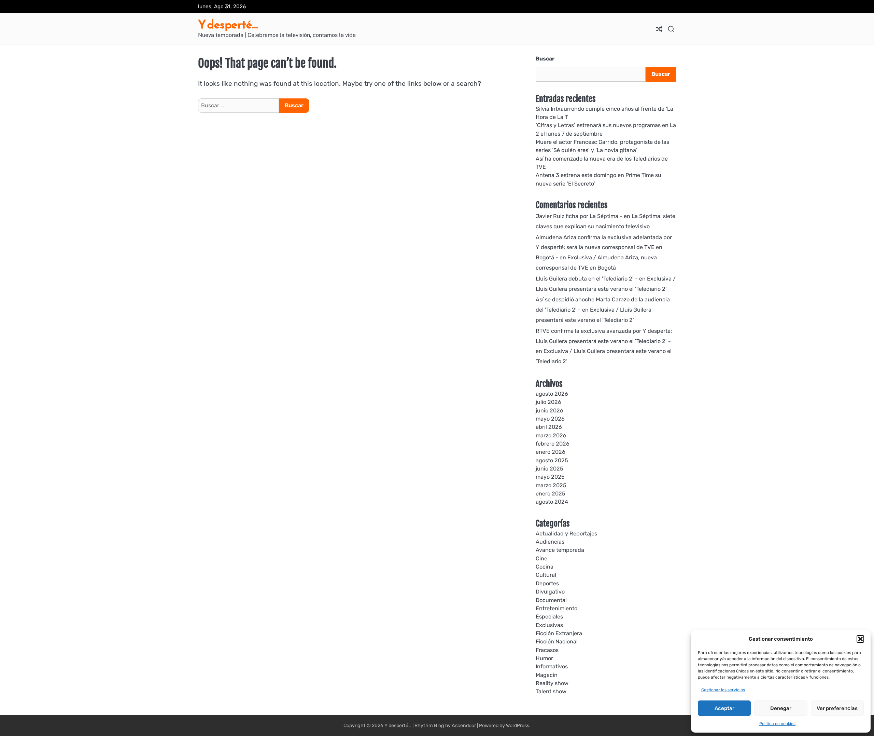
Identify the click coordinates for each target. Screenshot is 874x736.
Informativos (552, 666)
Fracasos (547, 650)
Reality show (552, 683)
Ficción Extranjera (559, 633)
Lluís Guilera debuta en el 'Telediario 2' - (587, 278)
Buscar (545, 58)
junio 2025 (549, 468)
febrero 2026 (552, 443)
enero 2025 (550, 493)
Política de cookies (777, 723)
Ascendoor (464, 725)
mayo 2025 (550, 477)
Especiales (549, 616)
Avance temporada (560, 550)
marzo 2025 (551, 485)
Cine (541, 558)
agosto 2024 (552, 502)
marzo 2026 (551, 435)
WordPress (517, 725)
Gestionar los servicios (723, 689)
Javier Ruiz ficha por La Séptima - (579, 216)
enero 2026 (550, 452)
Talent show (551, 691)
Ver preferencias (837, 708)
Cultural (546, 575)
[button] (860, 639)
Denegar (780, 708)
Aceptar (724, 708)
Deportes (547, 583)
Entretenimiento (556, 608)
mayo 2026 (550, 418)
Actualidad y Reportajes (566, 533)
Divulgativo (550, 591)
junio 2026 (549, 410)
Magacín (547, 675)
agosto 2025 (552, 460)
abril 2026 (549, 427)
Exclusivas (549, 625)
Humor (544, 658)
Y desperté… (228, 24)
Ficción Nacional (557, 641)
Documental (551, 600)
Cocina (544, 566)
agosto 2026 (552, 394)
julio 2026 (548, 402)
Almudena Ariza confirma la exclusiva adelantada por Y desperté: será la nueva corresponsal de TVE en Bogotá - (604, 247)
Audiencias (550, 542)
